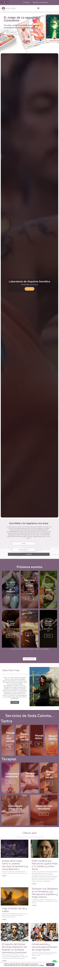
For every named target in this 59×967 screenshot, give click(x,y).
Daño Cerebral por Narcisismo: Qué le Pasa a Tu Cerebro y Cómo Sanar (44, 865)
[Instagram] (7, 2)
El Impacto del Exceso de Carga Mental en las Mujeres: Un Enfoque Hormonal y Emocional (14, 948)
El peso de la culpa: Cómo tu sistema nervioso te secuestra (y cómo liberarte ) (15, 865)
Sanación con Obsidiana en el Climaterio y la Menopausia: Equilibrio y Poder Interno (45, 892)
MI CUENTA (26, 2)
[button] (38, 8)
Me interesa (29, 289)
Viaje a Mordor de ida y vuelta (14, 910)
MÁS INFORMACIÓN (11, 33)
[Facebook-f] (2, 2)
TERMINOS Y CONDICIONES (39, 2)
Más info (10, 596)
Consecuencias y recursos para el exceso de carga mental (44, 947)
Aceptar (50, 964)
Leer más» (4, 875)
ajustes (42, 965)
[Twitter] (4, 2)
